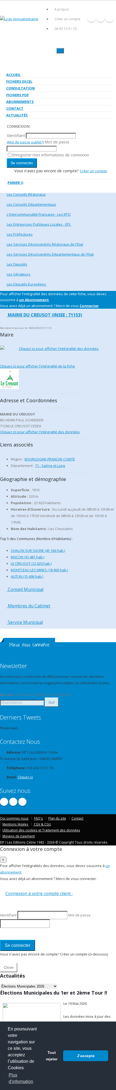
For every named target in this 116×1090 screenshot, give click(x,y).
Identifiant (16, 135)
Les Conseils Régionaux (26, 194)
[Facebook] (91, 18)
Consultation (20, 88)
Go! (52, 702)
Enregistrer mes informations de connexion (50, 154)
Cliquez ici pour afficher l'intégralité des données (59, 348)
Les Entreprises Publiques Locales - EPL (39, 224)
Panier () (15, 182)
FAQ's (38, 818)
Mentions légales (15, 824)
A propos (61, 9)
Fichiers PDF (17, 94)
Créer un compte (67, 19)
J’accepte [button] (86, 1056)
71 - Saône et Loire (50, 465)
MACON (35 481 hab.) (27, 557)
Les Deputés (17, 264)
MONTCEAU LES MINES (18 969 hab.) (39, 570)
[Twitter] (101, 18)
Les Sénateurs (18, 274)
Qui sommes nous (14, 818)
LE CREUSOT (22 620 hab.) (31, 563)
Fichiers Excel (19, 81)
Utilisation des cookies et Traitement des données (41, 830)
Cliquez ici (25, 777)
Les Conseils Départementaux (31, 204)
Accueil (13, 74)
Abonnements (20, 101)
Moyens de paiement (18, 836)
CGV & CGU (42, 824)
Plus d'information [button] (21, 1078)
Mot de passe (57, 142)
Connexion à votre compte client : (39, 893)
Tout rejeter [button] (51, 1055)
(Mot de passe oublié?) (25, 142)
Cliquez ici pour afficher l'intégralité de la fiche (37, 366)
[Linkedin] (110, 18)
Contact (14, 108)
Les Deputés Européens (26, 284)
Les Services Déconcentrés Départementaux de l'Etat (50, 254)
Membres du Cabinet (28, 606)
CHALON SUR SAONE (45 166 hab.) (38, 550)
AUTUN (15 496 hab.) (27, 576)
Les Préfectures (20, 234)
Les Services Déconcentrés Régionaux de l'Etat (45, 244)
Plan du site (57, 818)
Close (8, 967)
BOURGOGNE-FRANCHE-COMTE (50, 459)
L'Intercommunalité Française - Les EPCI (39, 214)
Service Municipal (25, 622)
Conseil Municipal (25, 589)
